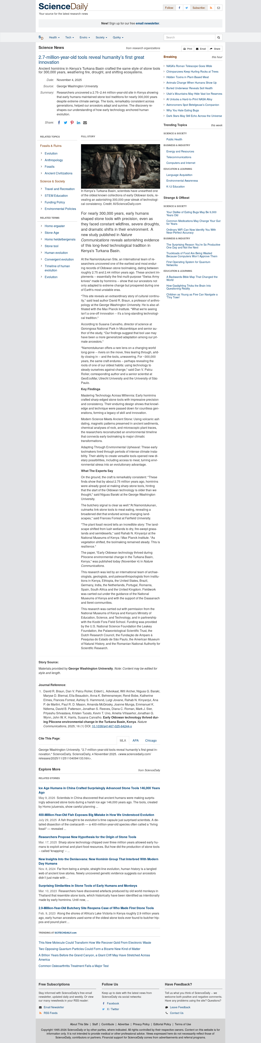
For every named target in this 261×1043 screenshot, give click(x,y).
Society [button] (100, 37)
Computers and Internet (180, 163)
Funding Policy (55, 202)
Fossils (49, 166)
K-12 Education (175, 186)
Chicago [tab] (151, 740)
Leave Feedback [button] (180, 1007)
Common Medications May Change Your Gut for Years (193, 222)
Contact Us (176, 1013)
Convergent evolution (59, 259)
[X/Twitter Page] (187, 8)
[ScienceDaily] (63, 6)
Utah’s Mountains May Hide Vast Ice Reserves (194, 93)
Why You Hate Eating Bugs (182, 110)
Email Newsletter (54, 1007)
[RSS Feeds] (211, 8)
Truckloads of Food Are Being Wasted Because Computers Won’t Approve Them (191, 254)
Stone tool (51, 246)
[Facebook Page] (179, 8)
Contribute (107, 1024)
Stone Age (52, 232)
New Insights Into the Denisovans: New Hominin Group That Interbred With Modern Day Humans (98, 861)
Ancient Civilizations (58, 173)
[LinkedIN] (78, 122)
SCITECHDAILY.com (66, 932)
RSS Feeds (51, 1013)
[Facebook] (59, 122)
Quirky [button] (117, 37)
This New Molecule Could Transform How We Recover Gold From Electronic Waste (95, 942)
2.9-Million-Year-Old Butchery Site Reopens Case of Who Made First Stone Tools (96, 908)
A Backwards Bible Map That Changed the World (192, 278)
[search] (218, 37)
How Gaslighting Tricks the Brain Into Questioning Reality (188, 287)
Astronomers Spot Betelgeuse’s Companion (192, 105)
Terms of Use (183, 1024)
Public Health (174, 139)
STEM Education (56, 195)
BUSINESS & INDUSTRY (177, 145)
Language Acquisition (179, 175)
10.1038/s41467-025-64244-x (112, 726)
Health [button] (53, 37)
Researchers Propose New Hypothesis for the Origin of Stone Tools (87, 837)
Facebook (113, 1003)
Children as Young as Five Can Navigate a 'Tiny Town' (192, 295)
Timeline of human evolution (57, 268)
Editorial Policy (162, 1024)
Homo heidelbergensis (60, 239)
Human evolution (56, 252)
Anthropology (54, 160)
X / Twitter (113, 1009)
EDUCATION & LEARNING (178, 169)
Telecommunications (178, 157)
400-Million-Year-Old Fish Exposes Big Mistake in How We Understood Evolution (96, 814)
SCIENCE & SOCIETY (175, 133)
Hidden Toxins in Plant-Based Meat (187, 77)
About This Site (79, 1024)
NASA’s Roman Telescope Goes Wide (189, 66)
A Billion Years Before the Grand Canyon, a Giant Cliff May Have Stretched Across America (94, 957)
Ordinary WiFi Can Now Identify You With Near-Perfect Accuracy (191, 231)
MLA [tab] (123, 740)
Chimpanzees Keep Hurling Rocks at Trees (192, 71)
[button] (187, 49)
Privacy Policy (141, 1024)
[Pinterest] (72, 122)
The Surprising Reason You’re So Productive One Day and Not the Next (193, 246)
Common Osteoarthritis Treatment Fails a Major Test (74, 966)
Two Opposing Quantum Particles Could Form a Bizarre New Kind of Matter (89, 949)
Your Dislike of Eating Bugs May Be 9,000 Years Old (191, 213)
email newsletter (147, 23)
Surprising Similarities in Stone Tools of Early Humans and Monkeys (88, 885)
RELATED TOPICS (50, 136)
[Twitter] (65, 122)
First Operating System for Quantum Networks (188, 263)
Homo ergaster (55, 226)
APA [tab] (136, 740)
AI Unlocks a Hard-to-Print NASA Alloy (189, 99)
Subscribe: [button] (199, 8)
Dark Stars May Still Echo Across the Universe (194, 116)
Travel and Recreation (60, 189)
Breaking (170, 56)
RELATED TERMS (49, 217)
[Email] (85, 122)
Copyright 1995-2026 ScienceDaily (62, 1030)
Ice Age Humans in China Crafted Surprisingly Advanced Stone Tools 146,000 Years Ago (99, 790)
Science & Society (52, 181)
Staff (95, 1024)
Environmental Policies (60, 208)
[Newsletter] (218, 8)
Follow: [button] (169, 8)
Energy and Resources (180, 151)
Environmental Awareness (182, 180)
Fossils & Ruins (51, 145)
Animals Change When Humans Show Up (191, 82)
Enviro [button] (84, 37)
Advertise (123, 1024)
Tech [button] (68, 37)
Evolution (51, 153)
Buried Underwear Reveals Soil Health (189, 88)
